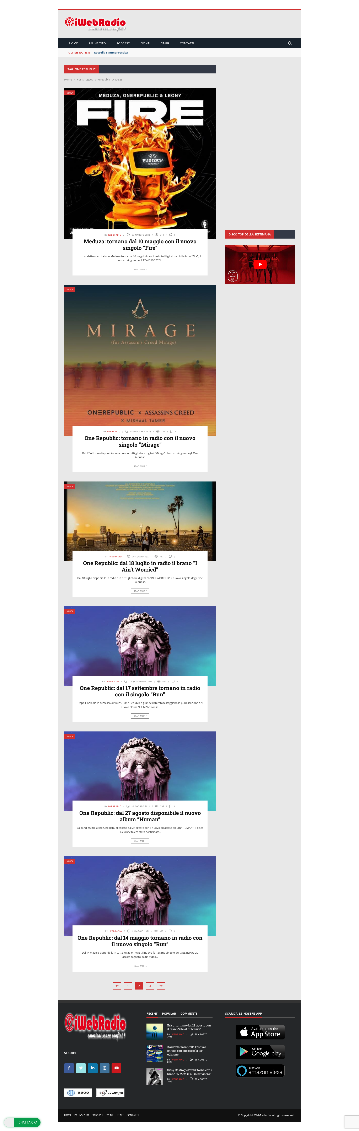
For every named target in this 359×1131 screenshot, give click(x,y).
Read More (140, 269)
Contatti (187, 43)
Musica (70, 92)
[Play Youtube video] (260, 264)
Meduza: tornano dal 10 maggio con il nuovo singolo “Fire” (140, 244)
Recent (151, 1013)
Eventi (145, 43)
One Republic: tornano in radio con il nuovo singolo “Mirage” (140, 441)
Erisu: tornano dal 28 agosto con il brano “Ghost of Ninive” (189, 1027)
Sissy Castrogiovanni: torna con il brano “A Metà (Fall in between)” (190, 1072)
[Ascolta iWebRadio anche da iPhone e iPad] (260, 1031)
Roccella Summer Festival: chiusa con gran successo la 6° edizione (138, 52)
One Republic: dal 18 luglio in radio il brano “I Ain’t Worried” (140, 566)
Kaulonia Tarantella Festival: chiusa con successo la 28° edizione (186, 1050)
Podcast (123, 43)
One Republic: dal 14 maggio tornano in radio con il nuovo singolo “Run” (140, 941)
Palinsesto (97, 43)
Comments (189, 1013)
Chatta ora (28, 1122)
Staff (165, 43)
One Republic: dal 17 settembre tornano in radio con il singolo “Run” (140, 691)
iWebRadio (114, 234)
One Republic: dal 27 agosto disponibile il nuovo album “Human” (140, 816)
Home (73, 43)
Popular (169, 1013)
